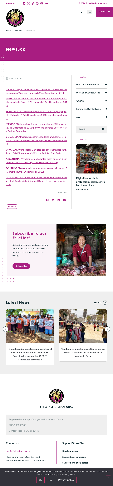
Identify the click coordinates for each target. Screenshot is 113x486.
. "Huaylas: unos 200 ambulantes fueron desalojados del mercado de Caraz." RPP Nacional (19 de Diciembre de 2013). (36, 102)
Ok (40, 479)
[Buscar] (103, 129)
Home (9, 30)
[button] (80, 11)
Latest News (18, 302)
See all (98, 302)
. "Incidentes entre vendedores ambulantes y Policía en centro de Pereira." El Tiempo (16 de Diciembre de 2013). (36, 140)
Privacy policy (66, 479)
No (50, 479)
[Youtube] (42, 3)
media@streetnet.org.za (18, 451)
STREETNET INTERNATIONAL (56, 406)
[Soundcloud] (46, 3)
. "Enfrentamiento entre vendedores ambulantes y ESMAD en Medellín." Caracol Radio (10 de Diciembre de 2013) (36, 181)
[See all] (105, 303)
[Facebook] (24, 3)
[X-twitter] (28, 3)
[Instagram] (37, 3)
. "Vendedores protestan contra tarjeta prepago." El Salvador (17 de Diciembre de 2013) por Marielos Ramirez (36, 115)
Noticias (19, 30)
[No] (108, 476)
